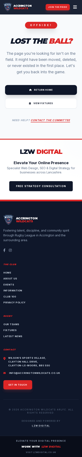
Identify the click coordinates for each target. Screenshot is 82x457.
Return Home (43, 90)
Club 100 (9, 296)
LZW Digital (41, 425)
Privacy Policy (14, 302)
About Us (10, 278)
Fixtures (10, 330)
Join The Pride (57, 7)
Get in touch (17, 385)
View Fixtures (43, 103)
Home (7, 272)
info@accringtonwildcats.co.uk (34, 373)
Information (12, 290)
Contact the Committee (50, 120)
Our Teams (11, 324)
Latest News (12, 336)
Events (8, 284)
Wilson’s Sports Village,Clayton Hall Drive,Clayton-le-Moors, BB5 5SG (29, 361)
